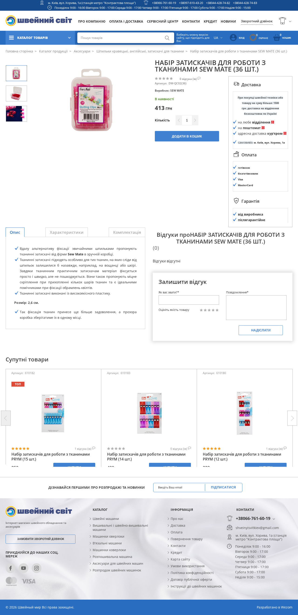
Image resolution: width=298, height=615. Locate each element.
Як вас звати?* (169, 292)
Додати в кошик (187, 136)
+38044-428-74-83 (245, 3)
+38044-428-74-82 (218, 3)
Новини (228, 21)
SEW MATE (177, 91)
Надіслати (261, 330)
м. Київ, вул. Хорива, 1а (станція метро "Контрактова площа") (92, 3)
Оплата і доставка (126, 21)
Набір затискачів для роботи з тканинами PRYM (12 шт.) (242, 457)
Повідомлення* (237, 292)
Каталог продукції (53, 51)
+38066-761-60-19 (164, 3)
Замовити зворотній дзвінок (40, 539)
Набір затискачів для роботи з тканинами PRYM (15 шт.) (50, 457)
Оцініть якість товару (174, 310)
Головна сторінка (19, 51)
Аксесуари (81, 51)
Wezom (286, 607)
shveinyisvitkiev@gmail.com (257, 528)
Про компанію (91, 21)
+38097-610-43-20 (191, 3)
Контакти (191, 21)
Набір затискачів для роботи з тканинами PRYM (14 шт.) (146, 457)
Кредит (210, 21)
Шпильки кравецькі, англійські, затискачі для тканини (139, 51)
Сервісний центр (162, 21)
